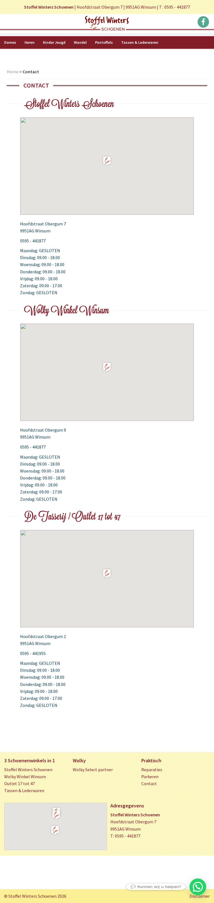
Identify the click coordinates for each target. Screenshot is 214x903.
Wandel (80, 42)
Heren (30, 42)
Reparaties (151, 769)
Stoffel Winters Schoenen (28, 769)
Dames (10, 42)
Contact (149, 783)
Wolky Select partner (93, 769)
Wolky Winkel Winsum (25, 776)
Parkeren (150, 776)
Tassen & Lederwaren (139, 42)
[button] (56, 814)
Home (12, 71)
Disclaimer (199, 896)
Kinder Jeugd (54, 42)
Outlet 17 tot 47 (19, 783)
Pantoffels (104, 42)
